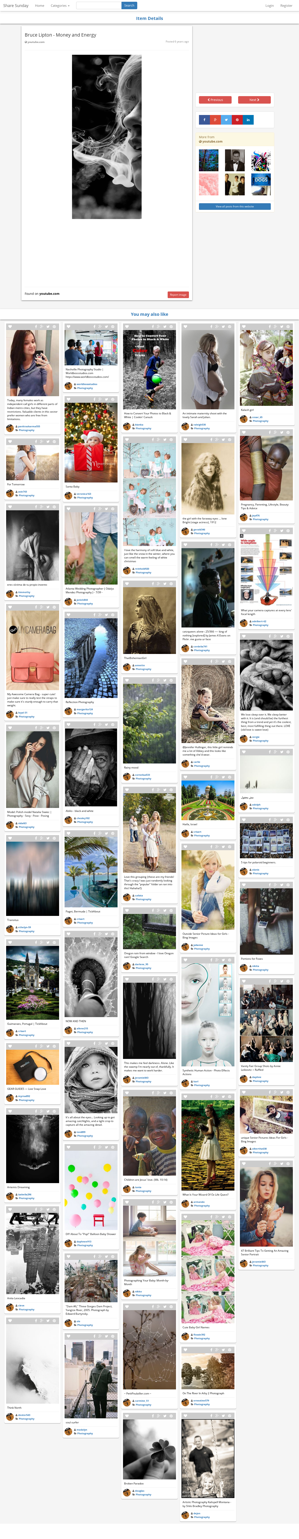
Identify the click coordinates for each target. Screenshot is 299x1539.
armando (199, 1201)
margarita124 (85, 709)
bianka (139, 424)
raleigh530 (199, 424)
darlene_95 (141, 964)
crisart (22, 1031)
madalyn (82, 1429)
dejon (196, 1513)
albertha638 (259, 1148)
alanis (255, 869)
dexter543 (24, 1415)
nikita (255, 966)
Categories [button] (59, 5)
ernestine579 (201, 1400)
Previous (216, 100)
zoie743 (22, 491)
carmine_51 (142, 1400)
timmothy (24, 592)
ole (78, 1321)
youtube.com (36, 42)
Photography (26, 430)
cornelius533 (142, 774)
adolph (256, 804)
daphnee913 (84, 1241)
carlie (196, 761)
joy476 (256, 515)
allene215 (82, 1028)
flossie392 (199, 1334)
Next (253, 100)
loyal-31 (22, 712)
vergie (256, 737)
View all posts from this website (235, 206)
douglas (139, 1490)
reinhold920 (142, 568)
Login (270, 5)
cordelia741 (200, 646)
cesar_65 (257, 417)
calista (139, 895)
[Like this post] (10, 327)
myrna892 (24, 1096)
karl (195, 1081)
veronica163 (84, 493)
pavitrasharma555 (29, 426)
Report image (178, 295)
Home (39, 5)
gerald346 (199, 529)
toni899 (81, 1132)
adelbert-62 (259, 621)
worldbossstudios (87, 384)
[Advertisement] (107, 252)
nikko (138, 1291)
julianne (198, 945)
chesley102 (83, 818)
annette (140, 665)
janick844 (82, 599)
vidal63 (22, 823)
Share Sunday (15, 5)
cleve (21, 1305)
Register (286, 5)
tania (138, 1187)
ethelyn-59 (24, 927)
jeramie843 (141, 1077)
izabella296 (24, 1194)
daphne (256, 1077)
